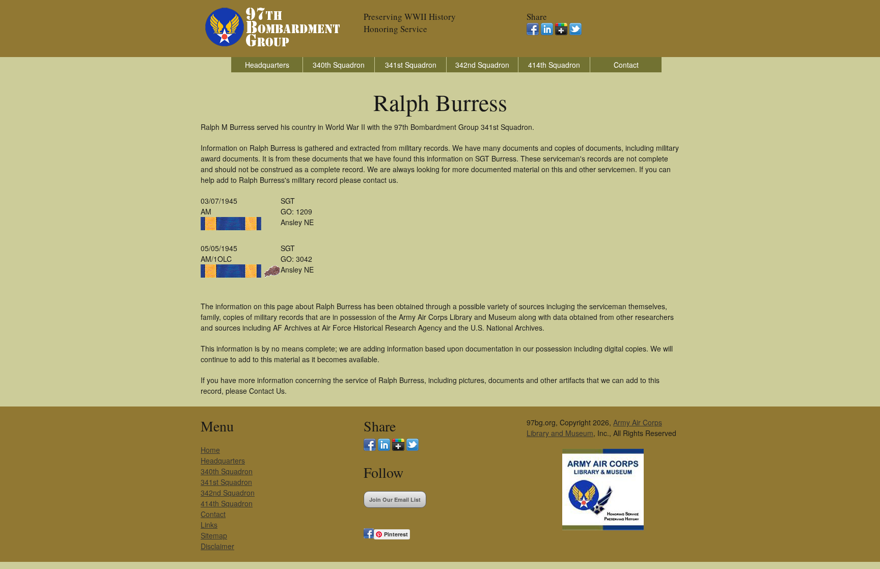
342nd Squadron (482, 65)
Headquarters (267, 65)
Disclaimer (217, 546)
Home (210, 450)
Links (209, 525)
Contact (626, 65)
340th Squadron (339, 65)
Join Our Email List (395, 499)
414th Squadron (554, 65)
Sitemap (214, 535)
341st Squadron (410, 65)
